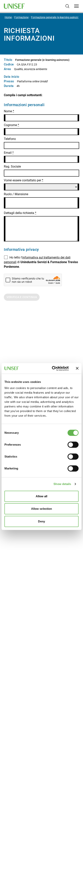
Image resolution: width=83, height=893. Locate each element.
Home (8, 17)
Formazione (21, 17)
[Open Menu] (76, 6)
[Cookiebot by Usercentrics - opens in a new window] (52, 368)
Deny (41, 521)
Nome (9, 111)
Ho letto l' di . (41, 262)
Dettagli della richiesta (20, 213)
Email (9, 152)
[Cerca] (67, 6)
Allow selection (41, 508)
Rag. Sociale (12, 166)
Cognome (11, 125)
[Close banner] (77, 368)
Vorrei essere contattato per (23, 180)
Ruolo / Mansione (16, 194)
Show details (62, 484)
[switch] (73, 445)
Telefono (10, 139)
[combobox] (41, 202)
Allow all (41, 496)
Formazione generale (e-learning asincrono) (57, 17)
